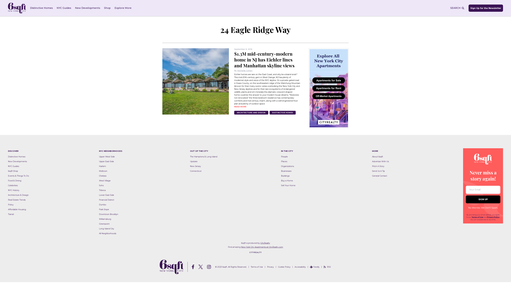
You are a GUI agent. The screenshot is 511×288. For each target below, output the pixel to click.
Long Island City (106, 228)
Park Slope (104, 209)
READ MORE (240, 106)
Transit (11, 214)
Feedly (316, 267)
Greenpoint (104, 224)
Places (284, 161)
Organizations (287, 166)
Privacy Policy (493, 217)
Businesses (286, 171)
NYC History (13, 190)
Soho (101, 185)
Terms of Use (477, 217)
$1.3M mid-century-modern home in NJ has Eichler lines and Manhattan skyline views (264, 60)
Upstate (193, 161)
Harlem (102, 166)
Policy (11, 204)
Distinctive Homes (41, 8)
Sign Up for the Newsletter (485, 8)
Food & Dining (14, 180)
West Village (105, 180)
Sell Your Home (288, 185)
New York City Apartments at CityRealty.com (262, 247)
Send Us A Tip (378, 171)
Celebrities (13, 185)
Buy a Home (287, 180)
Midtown (103, 171)
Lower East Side (106, 195)
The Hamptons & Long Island (203, 156)
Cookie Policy (284, 267)
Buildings (285, 176)
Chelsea (102, 176)
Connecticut (195, 171)
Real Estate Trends (17, 200)
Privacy (270, 267)
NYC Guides (64, 8)
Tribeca (102, 190)
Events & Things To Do (18, 176)
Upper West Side (107, 156)
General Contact (379, 176)
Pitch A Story (378, 166)
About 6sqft (377, 156)
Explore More (123, 8)
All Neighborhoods (107, 233)
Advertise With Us (380, 161)
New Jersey (195, 166)
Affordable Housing (17, 209)
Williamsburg (105, 219)
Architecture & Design (18, 195)
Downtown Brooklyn (108, 214)
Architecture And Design (251, 113)
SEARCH (455, 8)
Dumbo (102, 204)
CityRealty (265, 243)
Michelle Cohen (244, 70)
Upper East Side (106, 161)
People (284, 156)
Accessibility (300, 267)
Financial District (106, 200)
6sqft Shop (13, 171)
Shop (107, 8)
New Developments (87, 8)
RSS (329, 267)
